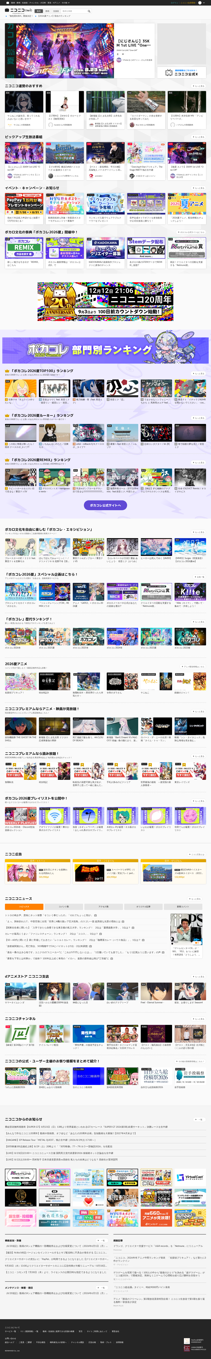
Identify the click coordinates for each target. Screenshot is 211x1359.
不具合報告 (40, 1342)
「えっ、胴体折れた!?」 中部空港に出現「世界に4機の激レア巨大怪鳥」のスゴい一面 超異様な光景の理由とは (62, 921)
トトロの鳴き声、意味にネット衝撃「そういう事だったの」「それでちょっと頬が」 (49, 915)
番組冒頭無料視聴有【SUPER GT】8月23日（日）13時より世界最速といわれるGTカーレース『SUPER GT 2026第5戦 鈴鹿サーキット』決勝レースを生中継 (86, 1127)
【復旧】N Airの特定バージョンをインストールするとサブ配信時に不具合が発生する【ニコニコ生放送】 (56, 1253)
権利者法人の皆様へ (58, 1342)
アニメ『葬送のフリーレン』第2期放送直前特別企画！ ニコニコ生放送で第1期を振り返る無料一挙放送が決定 (159, 1300)
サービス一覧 (10, 1331)
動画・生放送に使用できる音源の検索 (58, 1331)
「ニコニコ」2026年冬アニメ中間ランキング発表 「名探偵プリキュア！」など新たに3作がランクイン (159, 1259)
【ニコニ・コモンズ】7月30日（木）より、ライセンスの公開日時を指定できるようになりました (55, 1272)
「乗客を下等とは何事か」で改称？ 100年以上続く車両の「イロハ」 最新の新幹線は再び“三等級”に (57, 958)
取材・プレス (106, 1342)
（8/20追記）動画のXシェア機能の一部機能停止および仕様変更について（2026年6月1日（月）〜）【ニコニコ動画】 (56, 1246)
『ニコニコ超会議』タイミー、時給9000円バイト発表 (141, 1287)
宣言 (80, 1331)
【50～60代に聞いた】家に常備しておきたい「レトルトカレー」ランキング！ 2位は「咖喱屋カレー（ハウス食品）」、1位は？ (73, 940)
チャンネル (34, 3)
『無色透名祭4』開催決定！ (20, 16)
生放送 (25, 3)
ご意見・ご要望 (25, 1342)
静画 (18, 3)
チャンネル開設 (77, 1342)
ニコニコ (18, 11)
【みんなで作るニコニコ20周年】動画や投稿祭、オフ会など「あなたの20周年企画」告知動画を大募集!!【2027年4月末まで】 (71, 1133)
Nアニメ (56, 3)
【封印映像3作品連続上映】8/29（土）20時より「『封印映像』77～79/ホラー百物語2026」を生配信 (58, 1146)
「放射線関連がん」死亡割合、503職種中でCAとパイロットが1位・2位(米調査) (46, 946)
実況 (49, 3)
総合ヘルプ (9, 1342)
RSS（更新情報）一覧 (29, 1331)
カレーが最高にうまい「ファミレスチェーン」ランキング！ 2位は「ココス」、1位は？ (51, 934)
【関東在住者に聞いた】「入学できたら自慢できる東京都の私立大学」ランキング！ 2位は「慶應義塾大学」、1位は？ (68, 928)
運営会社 (115, 1331)
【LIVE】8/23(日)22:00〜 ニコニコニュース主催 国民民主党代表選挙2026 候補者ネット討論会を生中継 (59, 1153)
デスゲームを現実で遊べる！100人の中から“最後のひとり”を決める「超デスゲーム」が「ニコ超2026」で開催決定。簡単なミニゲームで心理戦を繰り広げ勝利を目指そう (159, 1274)
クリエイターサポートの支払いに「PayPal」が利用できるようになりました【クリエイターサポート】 (56, 1259)
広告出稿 (92, 1342)
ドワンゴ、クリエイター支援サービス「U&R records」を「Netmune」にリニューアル (158, 1246)
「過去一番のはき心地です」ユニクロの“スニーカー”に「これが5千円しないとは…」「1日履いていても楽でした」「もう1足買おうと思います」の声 (83, 952)
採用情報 (119, 1342)
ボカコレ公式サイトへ (105, 505)
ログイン (174, 3)
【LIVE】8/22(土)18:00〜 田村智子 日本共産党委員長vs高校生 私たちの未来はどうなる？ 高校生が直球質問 (61, 1160)
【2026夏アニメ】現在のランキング (53, 16)
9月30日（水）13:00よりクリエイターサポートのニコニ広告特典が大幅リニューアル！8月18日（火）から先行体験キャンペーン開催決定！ (56, 1266)
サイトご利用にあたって (97, 1331)
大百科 (43, 3)
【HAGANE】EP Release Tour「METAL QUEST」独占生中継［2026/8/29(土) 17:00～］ (51, 1140)
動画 (13, 3)
